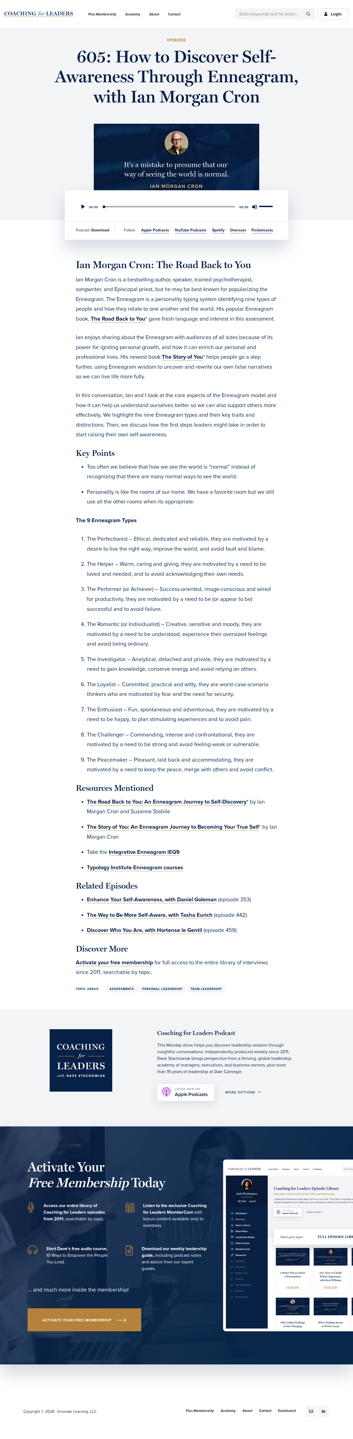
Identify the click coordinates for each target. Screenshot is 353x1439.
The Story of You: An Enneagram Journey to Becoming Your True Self (173, 827)
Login (336, 14)
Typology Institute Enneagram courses (135, 867)
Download (100, 230)
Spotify (218, 230)
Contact (265, 1411)
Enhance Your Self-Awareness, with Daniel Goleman (152, 899)
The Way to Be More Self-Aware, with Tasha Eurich (150, 915)
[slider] (266, 206)
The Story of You (182, 357)
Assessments (121, 989)
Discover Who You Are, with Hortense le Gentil (144, 930)
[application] (176, 206)
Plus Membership (200, 1411)
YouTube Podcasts (191, 230)
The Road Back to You (118, 319)
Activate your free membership (114, 962)
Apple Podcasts (155, 230)
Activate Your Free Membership (76, 1320)
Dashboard (287, 1411)
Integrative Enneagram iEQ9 (144, 852)
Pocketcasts (262, 230)
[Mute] (254, 207)
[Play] (83, 207)
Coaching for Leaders (38, 14)
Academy (228, 1411)
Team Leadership (206, 989)
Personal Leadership (162, 989)
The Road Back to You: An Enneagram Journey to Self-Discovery (167, 802)
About (247, 1411)
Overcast (238, 230)
